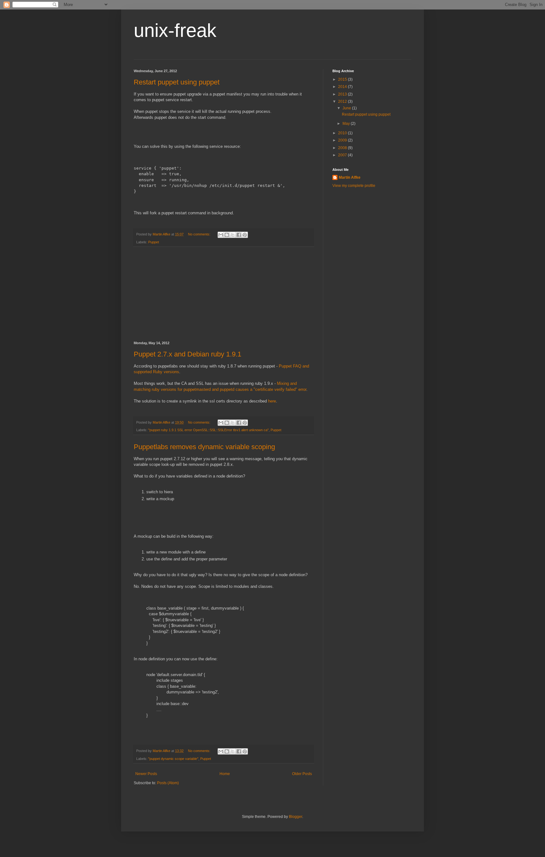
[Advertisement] (223, 294)
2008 (343, 148)
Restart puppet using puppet (177, 82)
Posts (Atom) (168, 783)
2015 (343, 79)
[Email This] (221, 235)
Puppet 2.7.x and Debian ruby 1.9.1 (187, 354)
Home (225, 774)
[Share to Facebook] (239, 235)
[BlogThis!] (227, 235)
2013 (343, 94)
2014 (343, 86)
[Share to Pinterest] (245, 235)
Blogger (295, 816)
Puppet (153, 242)
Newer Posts (146, 774)
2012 (343, 101)
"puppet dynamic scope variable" (173, 759)
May (347, 123)
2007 (343, 155)
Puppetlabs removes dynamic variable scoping (204, 447)
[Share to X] (233, 235)
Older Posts (302, 774)
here (272, 401)
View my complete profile (353, 185)
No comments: (199, 234)
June (347, 108)
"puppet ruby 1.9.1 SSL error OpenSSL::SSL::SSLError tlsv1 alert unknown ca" (208, 430)
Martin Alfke (349, 177)
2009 (343, 140)
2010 (343, 133)
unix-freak (175, 30)
